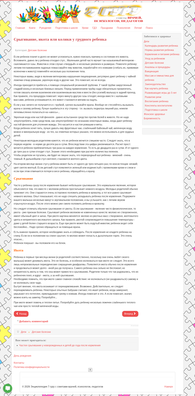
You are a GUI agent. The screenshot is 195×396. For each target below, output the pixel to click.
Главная (20, 28)
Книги (32, 28)
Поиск (149, 28)
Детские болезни (37, 50)
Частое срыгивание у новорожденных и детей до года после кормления (60, 345)
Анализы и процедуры (157, 67)
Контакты (19, 362)
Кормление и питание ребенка (162, 54)
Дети (146, 41)
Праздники (107, 28)
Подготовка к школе (66, 28)
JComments (134, 326)
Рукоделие (45, 28)
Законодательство (155, 84)
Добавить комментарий (33, 321)
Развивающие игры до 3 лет (161, 92)
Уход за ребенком (155, 58)
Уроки (85, 28)
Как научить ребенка (156, 88)
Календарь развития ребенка (161, 45)
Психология (123, 28)
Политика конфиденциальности (32, 367)
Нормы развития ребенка (159, 50)
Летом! (138, 28)
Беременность (152, 118)
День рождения (22, 355)
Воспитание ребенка (156, 101)
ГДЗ (94, 28)
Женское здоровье (154, 114)
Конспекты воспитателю (158, 105)
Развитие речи (153, 97)
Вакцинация (152, 71)
